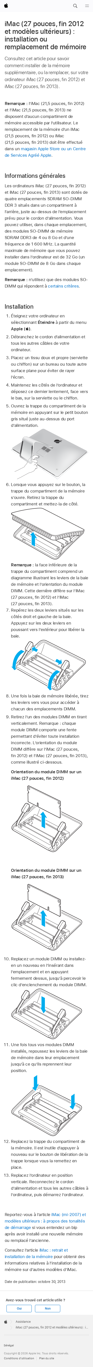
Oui (19, 1308)
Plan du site (46, 1358)
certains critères (63, 286)
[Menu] (87, 6)
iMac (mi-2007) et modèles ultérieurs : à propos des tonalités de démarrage (45, 1221)
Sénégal (9, 1345)
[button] (75, 6)
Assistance (23, 1321)
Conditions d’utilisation (19, 1358)
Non (47, 1308)
